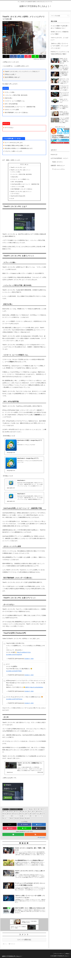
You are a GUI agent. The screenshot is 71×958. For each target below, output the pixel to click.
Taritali (5, 813)
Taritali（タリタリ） (57, 162)
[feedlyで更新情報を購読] (13, 834)
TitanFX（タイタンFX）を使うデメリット (21, 191)
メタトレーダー (40, 815)
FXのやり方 (6, 809)
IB (21, 811)
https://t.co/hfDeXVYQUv (24, 652)
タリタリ (33, 815)
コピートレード (26, 815)
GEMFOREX (10, 811)
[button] (42, 56)
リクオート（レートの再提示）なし (21, 179)
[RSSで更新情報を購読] (35, 834)
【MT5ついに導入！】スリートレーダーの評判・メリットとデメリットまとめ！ (59, 46)
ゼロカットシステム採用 (18, 186)
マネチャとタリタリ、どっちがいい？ (59, 39)
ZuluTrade (43, 813)
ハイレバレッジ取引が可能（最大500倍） (22, 174)
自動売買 (17, 818)
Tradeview (23, 813)
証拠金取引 (28, 818)
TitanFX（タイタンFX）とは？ (18, 167)
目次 (22, 164)
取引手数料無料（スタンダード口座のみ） (22, 189)
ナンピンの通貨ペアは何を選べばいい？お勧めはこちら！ (59, 27)
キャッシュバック (7, 815)
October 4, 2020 (29, 658)
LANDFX (25, 811)
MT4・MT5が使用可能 (17, 181)
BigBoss (31, 809)
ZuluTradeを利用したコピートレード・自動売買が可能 (25, 184)
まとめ (12, 198)
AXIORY (26, 809)
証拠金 (22, 818)
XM (32, 813)
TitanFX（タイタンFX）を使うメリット (20, 169)
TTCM (28, 813)
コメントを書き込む (24, 939)
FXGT (44, 809)
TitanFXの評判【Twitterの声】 (18, 196)
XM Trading (37, 813)
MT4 (30, 811)
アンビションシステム (58, 169)
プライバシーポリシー (59, 953)
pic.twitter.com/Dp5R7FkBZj (14, 671)
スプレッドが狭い (16, 171)
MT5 (34, 811)
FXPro (5, 811)
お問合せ (67, 953)
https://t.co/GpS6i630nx (36, 687)
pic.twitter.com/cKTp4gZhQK (14, 654)
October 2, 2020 (29, 675)
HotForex (17, 811)
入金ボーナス (6, 818)
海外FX (12, 818)
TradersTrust (16, 813)
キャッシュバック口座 (17, 815)
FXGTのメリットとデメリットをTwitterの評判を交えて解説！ (60, 53)
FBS (36, 809)
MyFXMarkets (39, 811)
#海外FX (27, 687)
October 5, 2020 (29, 691)
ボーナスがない (16, 193)
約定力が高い (15, 176)
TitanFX (10, 813)
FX (39, 809)
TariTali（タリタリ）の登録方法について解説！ (59, 33)
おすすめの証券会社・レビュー (16, 809)
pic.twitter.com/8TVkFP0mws (14, 699)
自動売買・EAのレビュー (58, 165)
